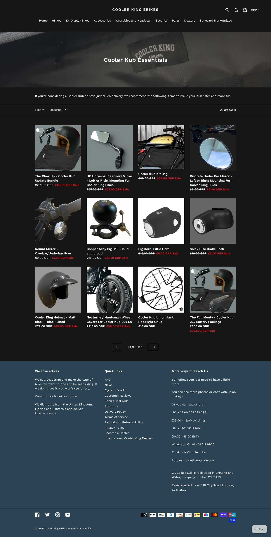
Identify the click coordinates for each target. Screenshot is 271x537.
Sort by (39, 110)
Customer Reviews (118, 395)
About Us (111, 406)
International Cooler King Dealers (129, 438)
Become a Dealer (117, 433)
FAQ (108, 379)
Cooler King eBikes (135, 9)
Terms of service (116, 417)
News (108, 385)
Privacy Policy (114, 427)
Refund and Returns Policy (124, 422)
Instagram (179, 396)
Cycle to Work (115, 390)
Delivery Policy (115, 411)
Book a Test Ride (116, 401)
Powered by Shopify (79, 528)
